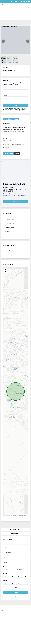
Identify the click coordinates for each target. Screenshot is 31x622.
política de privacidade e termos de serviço (14, 110)
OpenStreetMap (18, 515)
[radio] (6, 576)
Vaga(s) (5, 580)
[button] (3, 41)
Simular (15, 201)
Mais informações (9, 245)
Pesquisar (15, 592)
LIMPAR (15, 596)
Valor (4, 566)
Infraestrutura (7, 213)
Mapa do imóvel (8, 264)
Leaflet (12, 515)
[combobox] (15, 543)
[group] (15, 576)
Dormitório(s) (6, 573)
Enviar (15, 105)
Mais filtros (15, 588)
